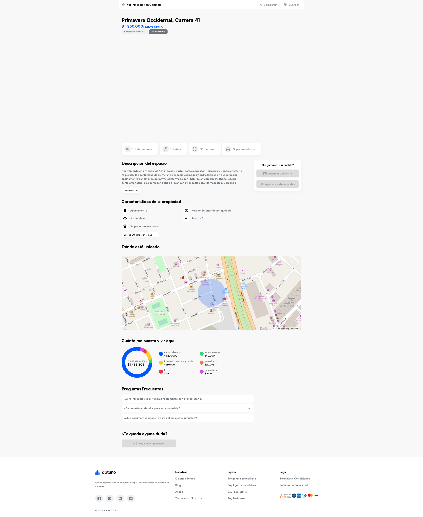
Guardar (293, 4)
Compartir (270, 4)
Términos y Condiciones (295, 478)
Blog (178, 485)
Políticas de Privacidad (294, 485)
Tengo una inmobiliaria (242, 478)
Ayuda (179, 491)
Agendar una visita (280, 173)
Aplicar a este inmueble (280, 184)
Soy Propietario (237, 491)
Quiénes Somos (185, 478)
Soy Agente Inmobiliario (242, 485)
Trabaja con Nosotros (188, 498)
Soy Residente (237, 498)
